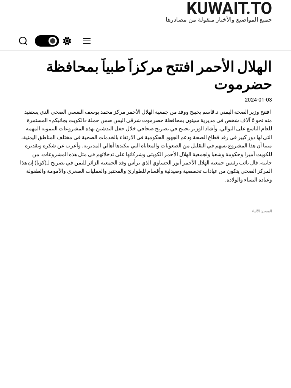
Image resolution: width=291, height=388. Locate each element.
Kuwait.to (229, 8)
